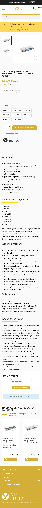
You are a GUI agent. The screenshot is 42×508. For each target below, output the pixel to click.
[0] (38, 8)
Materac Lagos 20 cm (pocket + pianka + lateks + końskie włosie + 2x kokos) (10, 442)
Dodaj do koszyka (25, 128)
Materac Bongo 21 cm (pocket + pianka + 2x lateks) (31, 440)
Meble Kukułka (29, 502)
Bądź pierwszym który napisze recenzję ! (21, 396)
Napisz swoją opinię (21, 387)
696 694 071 (14, 141)
